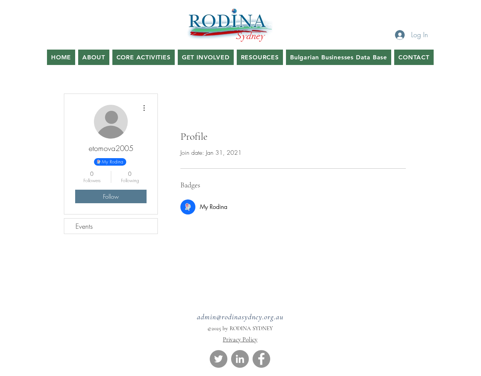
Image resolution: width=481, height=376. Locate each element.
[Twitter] (218, 359)
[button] (143, 57)
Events (84, 226)
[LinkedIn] (240, 359)
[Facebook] (261, 359)
